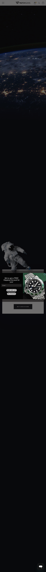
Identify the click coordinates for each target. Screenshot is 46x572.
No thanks (12, 294)
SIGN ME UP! (11, 290)
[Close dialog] (44, 274)
